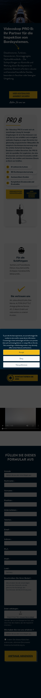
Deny (21, 358)
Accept (21, 352)
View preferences (21, 365)
